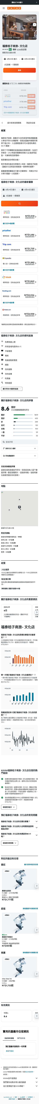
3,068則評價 (21, 49)
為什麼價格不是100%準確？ (14, 1086)
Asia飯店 (22, 1097)
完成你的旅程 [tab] (9, 1038)
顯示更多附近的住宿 (31, 864)
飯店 (16, 1097)
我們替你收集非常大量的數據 (14, 1082)
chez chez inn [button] (7, 979)
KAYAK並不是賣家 (10, 1078)
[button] (36, 2)
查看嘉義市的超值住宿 (30, 908)
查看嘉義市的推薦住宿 (30, 953)
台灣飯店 (30, 1097)
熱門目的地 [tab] (21, 1038)
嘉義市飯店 (10, 1051)
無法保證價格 (29, 1072)
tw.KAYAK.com (8, 1097)
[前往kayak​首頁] (14, 8)
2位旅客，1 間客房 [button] (11, 65)
